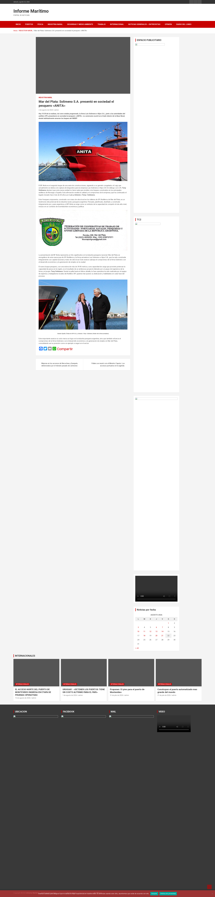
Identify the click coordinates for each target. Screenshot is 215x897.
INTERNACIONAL (117, 24)
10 (138, 631)
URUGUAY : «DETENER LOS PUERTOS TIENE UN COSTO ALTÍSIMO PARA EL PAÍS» (84, 690)
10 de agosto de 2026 (22, 698)
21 (162, 636)
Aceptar (154, 893)
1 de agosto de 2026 (70, 695)
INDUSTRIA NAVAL (55, 24)
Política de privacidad (168, 893)
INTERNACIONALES (25, 655)
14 (162, 631)
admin (56, 110)
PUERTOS (29, 24)
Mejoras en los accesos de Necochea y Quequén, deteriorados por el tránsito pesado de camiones (59, 364)
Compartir (65, 349)
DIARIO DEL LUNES (183, 24)
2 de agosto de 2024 (46, 110)
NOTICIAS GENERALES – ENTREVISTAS (144, 24)
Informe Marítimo (31, 11)
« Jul (137, 648)
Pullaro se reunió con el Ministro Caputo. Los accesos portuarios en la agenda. (108, 364)
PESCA (40, 24)
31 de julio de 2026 (116, 695)
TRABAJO (102, 24)
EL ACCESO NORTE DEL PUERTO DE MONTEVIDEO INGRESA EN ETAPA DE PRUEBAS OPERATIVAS (33, 692)
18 (144, 636)
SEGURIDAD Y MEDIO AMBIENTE (80, 24)
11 (144, 631)
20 (156, 636)
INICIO (18, 24)
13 (156, 631)
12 (150, 631)
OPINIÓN (168, 24)
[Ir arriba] (209, 887)
